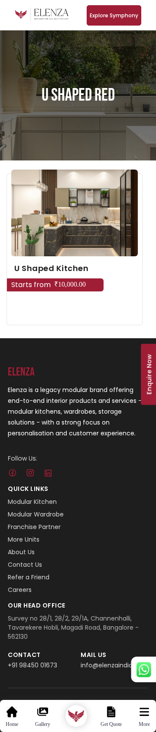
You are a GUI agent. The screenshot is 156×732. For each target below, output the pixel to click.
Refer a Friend (28, 577)
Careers (20, 589)
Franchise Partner (34, 527)
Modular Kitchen (32, 501)
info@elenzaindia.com (114, 665)
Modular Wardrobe (36, 514)
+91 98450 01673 (32, 665)
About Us (21, 552)
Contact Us (25, 564)
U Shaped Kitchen (51, 268)
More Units (23, 539)
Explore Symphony (114, 15)
